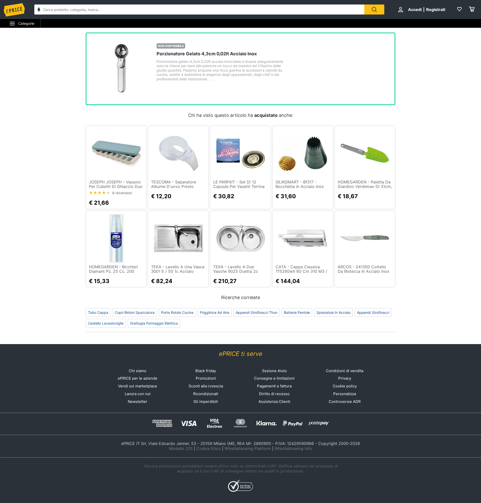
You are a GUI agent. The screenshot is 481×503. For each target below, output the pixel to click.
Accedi (415, 9)
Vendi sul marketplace (137, 386)
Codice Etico (208, 448)
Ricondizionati (205, 393)
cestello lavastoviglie (106, 323)
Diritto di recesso (274, 393)
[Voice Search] (39, 10)
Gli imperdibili (205, 401)
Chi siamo (137, 370)
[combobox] (199, 10)
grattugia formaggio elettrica (154, 323)
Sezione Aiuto (274, 370)
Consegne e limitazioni (274, 378)
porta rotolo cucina (177, 312)
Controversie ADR (345, 401)
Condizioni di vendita (344, 370)
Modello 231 (180, 448)
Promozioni (206, 378)
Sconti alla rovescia (206, 386)
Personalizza (344, 393)
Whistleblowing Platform (247, 448)
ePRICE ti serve (240, 353)
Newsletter (137, 401)
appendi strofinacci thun (256, 312)
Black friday (205, 370)
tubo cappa (98, 312)
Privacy (344, 378)
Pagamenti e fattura (274, 386)
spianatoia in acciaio (333, 312)
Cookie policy (345, 386)
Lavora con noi (138, 393)
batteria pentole (297, 312)
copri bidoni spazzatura (135, 312)
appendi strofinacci (373, 312)
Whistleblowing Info (293, 448)
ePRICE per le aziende (137, 378)
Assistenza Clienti (274, 401)
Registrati (435, 9)
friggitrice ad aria (214, 312)
